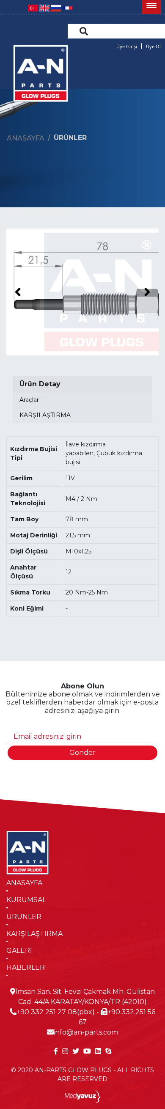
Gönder (82, 753)
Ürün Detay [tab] (39, 384)
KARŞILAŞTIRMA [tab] (45, 415)
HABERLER (25, 967)
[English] (44, 7)
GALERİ (19, 951)
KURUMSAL (26, 900)
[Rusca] (56, 7)
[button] (151, 7)
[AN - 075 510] (82, 291)
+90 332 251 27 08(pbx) (55, 1012)
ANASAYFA (24, 883)
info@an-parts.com (86, 1032)
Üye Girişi (126, 46)
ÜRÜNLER (23, 917)
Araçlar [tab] (29, 400)
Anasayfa (25, 138)
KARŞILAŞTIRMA (34, 934)
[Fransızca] (67, 7)
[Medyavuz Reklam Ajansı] (83, 1096)
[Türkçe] (33, 7)
